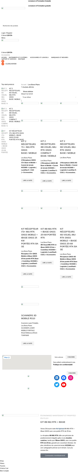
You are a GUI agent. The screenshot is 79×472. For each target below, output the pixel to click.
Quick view (23, 185)
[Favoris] (23, 176)
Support (43, 376)
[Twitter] (56, 384)
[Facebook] (63, 377)
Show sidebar (28, 91)
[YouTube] (63, 384)
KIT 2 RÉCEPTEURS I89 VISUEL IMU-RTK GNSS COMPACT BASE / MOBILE (14, 115)
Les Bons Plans (26, 158)
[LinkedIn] (56, 377)
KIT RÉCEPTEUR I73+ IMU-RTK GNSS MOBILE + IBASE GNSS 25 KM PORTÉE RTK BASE (16, 135)
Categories (5, 77)
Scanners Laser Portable (29, 323)
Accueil (24, 84)
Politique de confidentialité (63, 364)
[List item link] (13, 393)
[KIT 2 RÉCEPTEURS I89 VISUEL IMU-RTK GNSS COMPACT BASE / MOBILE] (4, 117)
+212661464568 (10, 64)
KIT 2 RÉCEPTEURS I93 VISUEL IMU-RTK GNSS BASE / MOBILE (14, 94)
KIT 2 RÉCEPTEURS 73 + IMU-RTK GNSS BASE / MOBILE (29, 147)
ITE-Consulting (42, 411)
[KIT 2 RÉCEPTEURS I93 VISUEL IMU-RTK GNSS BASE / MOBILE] (4, 96)
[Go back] (3, 67)
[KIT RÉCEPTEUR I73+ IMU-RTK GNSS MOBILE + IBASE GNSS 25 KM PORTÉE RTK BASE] (4, 142)
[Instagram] (70, 377)
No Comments (45, 409)
